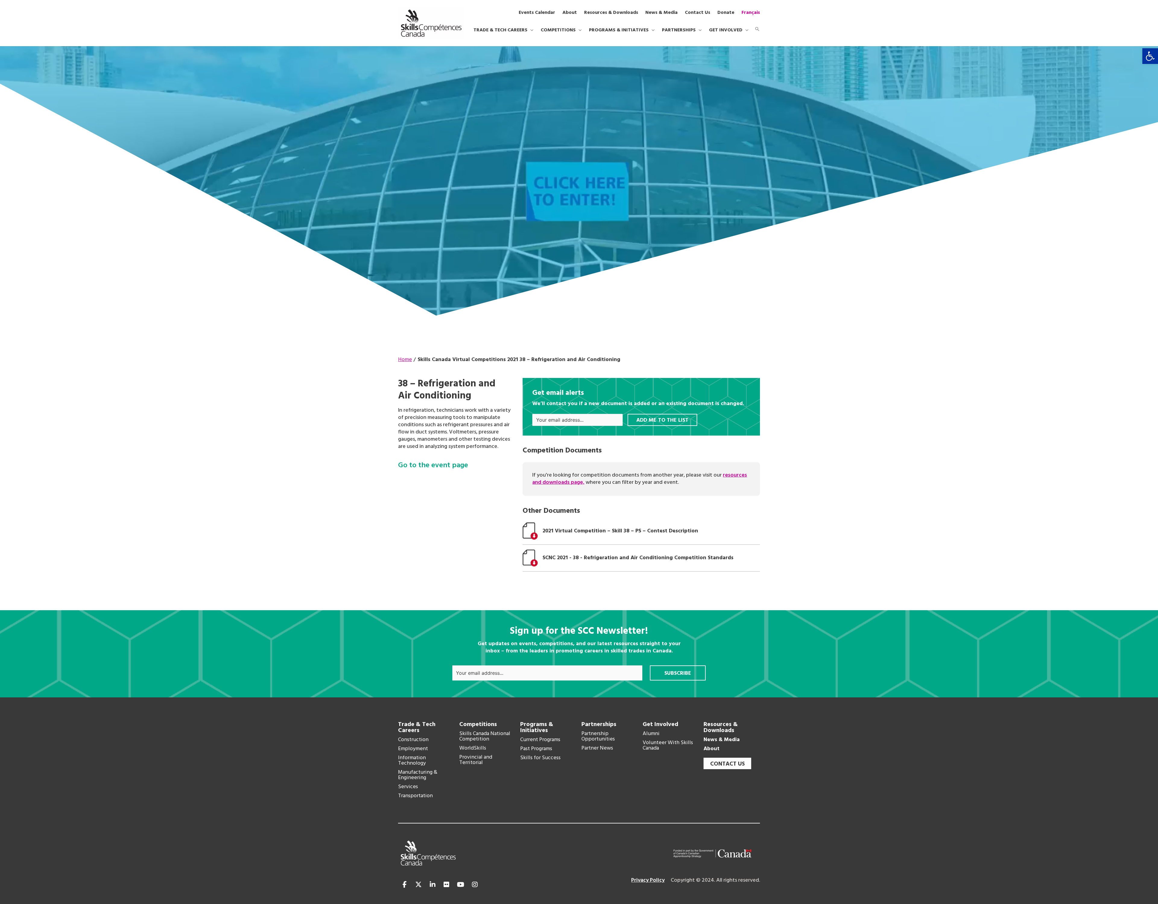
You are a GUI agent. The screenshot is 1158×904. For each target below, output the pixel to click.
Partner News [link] (597, 748)
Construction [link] (413, 740)
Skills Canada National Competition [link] (484, 736)
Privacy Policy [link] (648, 880)
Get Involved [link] (660, 725)
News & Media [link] (722, 740)
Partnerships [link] (598, 725)
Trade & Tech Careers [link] (416, 728)
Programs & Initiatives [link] (536, 728)
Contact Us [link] (727, 764)
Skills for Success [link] (540, 758)
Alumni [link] (651, 734)
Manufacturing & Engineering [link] (417, 775)
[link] (1150, 56)
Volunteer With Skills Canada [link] (668, 745)
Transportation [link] (415, 796)
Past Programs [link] (536, 749)
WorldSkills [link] (472, 748)
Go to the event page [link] (433, 465)
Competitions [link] (478, 725)
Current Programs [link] (540, 740)
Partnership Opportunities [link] (598, 736)
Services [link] (408, 787)
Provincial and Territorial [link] (475, 760)
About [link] (712, 749)
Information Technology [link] (412, 760)
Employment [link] (413, 749)
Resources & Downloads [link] (721, 728)
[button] (530, 30)
